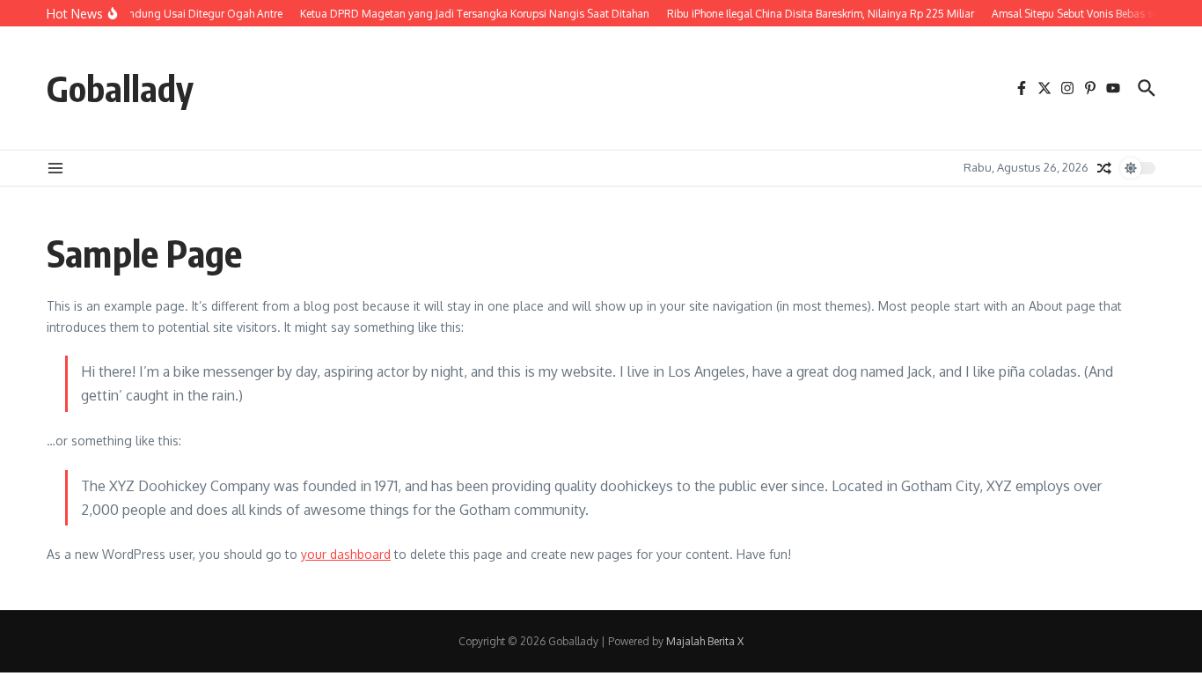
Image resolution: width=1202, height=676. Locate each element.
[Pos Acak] (1104, 168)
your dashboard (346, 554)
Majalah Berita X (705, 641)
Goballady (120, 88)
